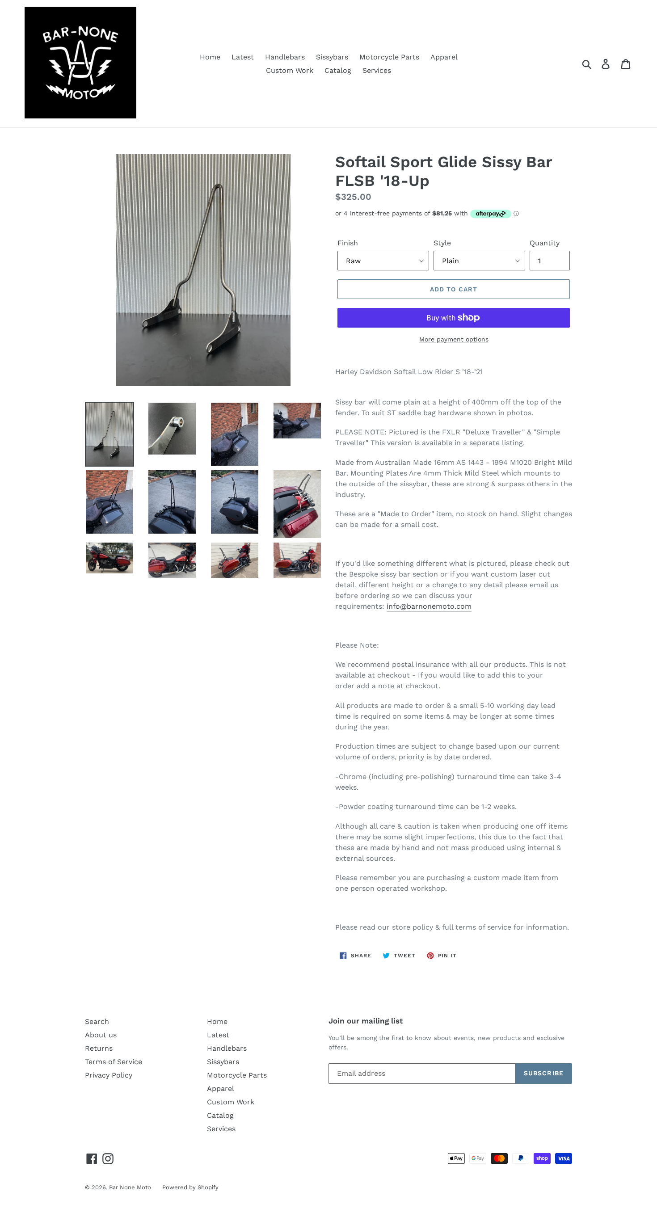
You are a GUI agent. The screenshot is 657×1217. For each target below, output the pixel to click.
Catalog (337, 70)
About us (101, 1035)
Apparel (444, 57)
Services (376, 70)
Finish (347, 243)
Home (210, 57)
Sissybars (332, 57)
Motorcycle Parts (389, 57)
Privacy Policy (108, 1075)
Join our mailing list (365, 1020)
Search (97, 1021)
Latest (243, 57)
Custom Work (289, 70)
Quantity (545, 243)
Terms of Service (113, 1061)
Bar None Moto (130, 1187)
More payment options (454, 339)
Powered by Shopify (190, 1187)
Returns (99, 1048)
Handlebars (285, 57)
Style (442, 243)
